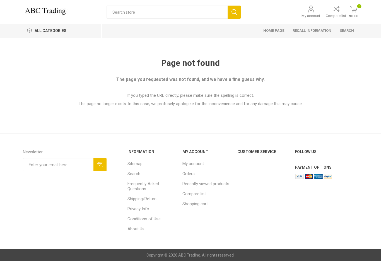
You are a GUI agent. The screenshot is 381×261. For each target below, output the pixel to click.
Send (100, 164)
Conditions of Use (144, 218)
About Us (135, 228)
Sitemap (135, 163)
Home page (273, 30)
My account (311, 16)
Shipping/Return (141, 198)
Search (234, 12)
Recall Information (312, 30)
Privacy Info (138, 208)
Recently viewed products (205, 183)
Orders (188, 173)
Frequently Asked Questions (143, 186)
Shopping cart (195, 203)
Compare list (336, 16)
